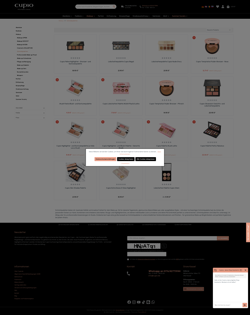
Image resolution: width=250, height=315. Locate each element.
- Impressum (125, 163)
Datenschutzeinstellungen (105, 159)
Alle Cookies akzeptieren (146, 159)
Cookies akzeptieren (125, 159)
